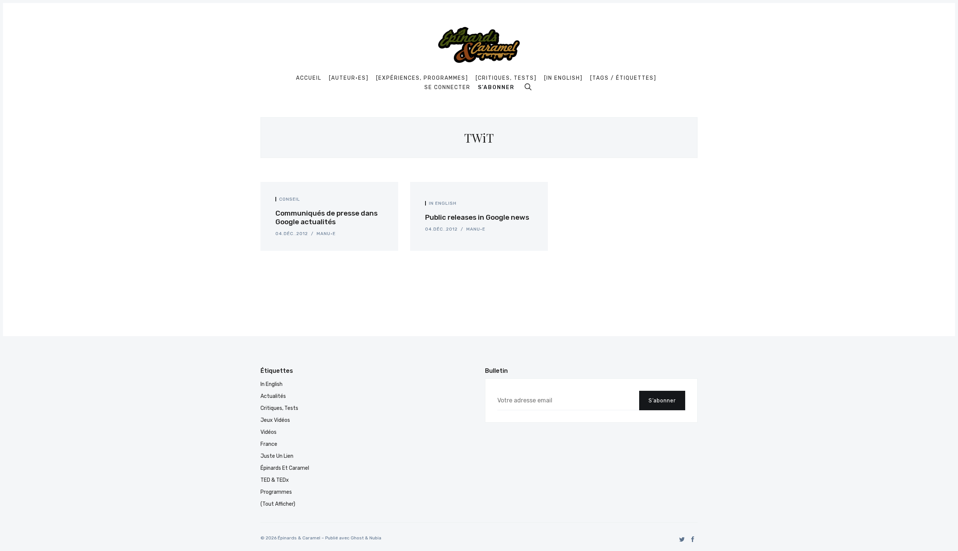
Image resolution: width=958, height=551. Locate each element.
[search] (528, 87)
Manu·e (326, 233)
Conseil (289, 199)
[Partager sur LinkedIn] (381, 201)
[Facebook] (693, 539)
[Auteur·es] (349, 78)
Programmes (276, 492)
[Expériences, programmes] (422, 78)
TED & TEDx (274, 480)
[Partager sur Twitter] (372, 201)
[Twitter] (682, 539)
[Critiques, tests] (506, 78)
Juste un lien (276, 456)
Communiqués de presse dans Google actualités (326, 217)
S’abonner (496, 87)
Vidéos (268, 432)
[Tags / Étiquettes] (623, 78)
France (268, 444)
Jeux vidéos (275, 420)
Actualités (273, 396)
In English (443, 203)
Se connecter (447, 87)
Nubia (375, 538)
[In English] (563, 78)
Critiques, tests (279, 408)
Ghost (357, 538)
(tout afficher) (277, 504)
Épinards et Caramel (284, 468)
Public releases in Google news (477, 217)
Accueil (308, 78)
